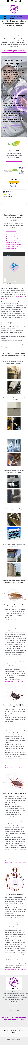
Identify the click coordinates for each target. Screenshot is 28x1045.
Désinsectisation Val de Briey (12, 246)
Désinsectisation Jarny (11, 248)
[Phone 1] (20, 1)
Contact (12, 18)
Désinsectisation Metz (11, 231)
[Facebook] (8, 1)
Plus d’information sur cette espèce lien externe (15, 681)
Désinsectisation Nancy (11, 233)
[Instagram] (12, 1)
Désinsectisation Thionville (12, 238)
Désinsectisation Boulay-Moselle (13, 244)
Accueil (4, 16)
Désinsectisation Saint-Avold (12, 242)
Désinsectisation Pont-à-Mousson (13, 240)
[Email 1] (16, 1)
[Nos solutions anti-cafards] (12, 117)
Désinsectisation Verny (11, 236)
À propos (5, 18)
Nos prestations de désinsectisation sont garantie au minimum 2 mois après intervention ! (14, 51)
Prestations (12, 16)
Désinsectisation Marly (11, 234)
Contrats (19, 16)
